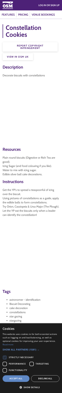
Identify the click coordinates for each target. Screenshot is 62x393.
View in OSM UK (18, 56)
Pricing (23, 14)
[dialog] (31, 358)
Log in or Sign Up (48, 5)
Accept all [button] (15, 378)
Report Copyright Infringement (30, 47)
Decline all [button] (45, 378)
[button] (31, 349)
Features (8, 14)
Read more (8, 344)
